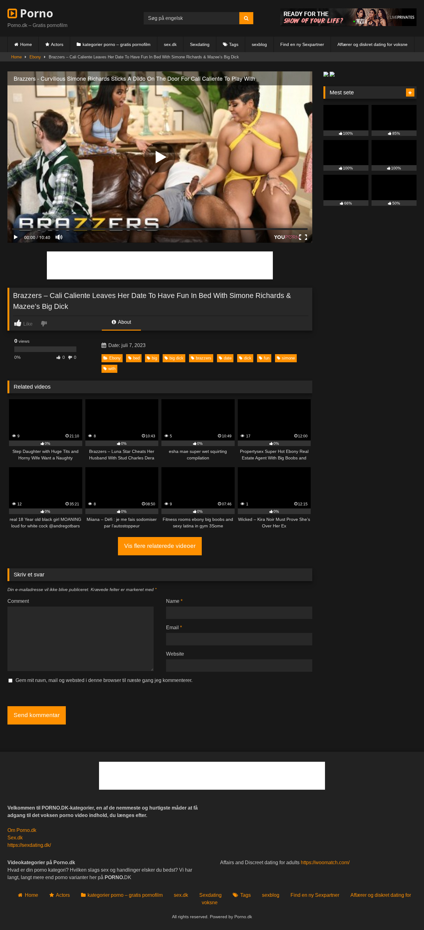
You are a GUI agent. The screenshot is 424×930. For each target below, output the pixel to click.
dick (247, 358)
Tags (233, 44)
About (124, 322)
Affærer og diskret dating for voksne (372, 44)
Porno (35, 13)
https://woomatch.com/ (325, 862)
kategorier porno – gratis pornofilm (117, 44)
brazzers (203, 358)
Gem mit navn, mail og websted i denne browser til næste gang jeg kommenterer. (104, 680)
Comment (18, 601)
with (111, 368)
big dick (176, 358)
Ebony (35, 57)
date (228, 358)
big (154, 358)
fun (266, 358)
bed (136, 358)
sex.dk (170, 44)
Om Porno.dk (21, 830)
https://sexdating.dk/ (29, 845)
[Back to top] (405, 911)
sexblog (259, 44)
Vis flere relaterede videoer (160, 546)
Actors (57, 44)
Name (174, 601)
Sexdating (200, 44)
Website (175, 654)
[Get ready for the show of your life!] (348, 24)
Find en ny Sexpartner (302, 44)
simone (288, 358)
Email (174, 627)
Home (26, 44)
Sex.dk (15, 837)
